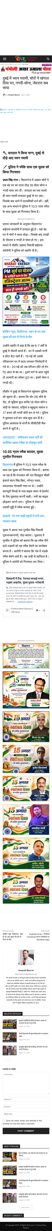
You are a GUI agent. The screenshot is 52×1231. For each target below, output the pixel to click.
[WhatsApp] (13, 101)
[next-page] (8, 1059)
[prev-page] (4, 1059)
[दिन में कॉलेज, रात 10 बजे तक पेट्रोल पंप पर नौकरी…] (10, 1157)
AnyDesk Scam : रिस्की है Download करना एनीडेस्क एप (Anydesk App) (38, 937)
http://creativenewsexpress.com (26, 974)
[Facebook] (20, 101)
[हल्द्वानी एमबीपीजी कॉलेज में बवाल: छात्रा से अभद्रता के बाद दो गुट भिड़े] (10, 1024)
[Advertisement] (26, 28)
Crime (5, 1054)
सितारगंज (8, 465)
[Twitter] (26, 101)
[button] (4, 59)
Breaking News (8, 1028)
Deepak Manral (14, 95)
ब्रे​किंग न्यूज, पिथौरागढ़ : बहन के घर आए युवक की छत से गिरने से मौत (13, 937)
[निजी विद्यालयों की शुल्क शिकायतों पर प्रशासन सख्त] (10, 1037)
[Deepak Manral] (4, 95)
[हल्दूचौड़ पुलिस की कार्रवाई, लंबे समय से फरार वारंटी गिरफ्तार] (10, 1050)
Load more (25, 1207)
